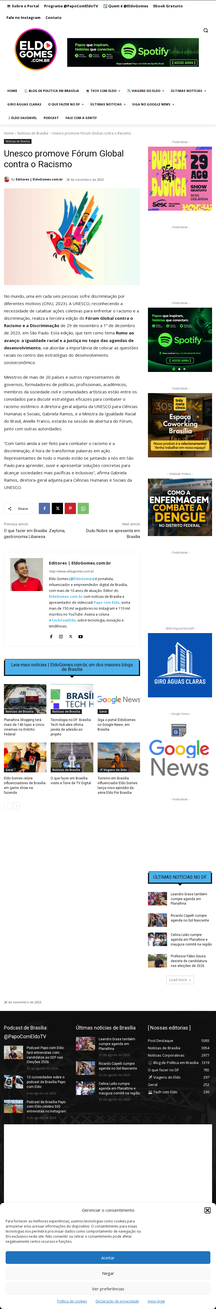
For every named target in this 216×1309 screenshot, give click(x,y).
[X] (57, 508)
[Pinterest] (70, 508)
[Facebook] (44, 508)
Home (9, 133)
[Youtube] (80, 635)
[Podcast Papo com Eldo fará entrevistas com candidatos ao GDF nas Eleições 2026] (13, 1052)
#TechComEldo (62, 620)
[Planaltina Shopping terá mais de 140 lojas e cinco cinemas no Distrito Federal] (25, 699)
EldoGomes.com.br (66, 596)
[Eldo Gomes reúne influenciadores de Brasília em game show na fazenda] (25, 757)
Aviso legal (156, 1301)
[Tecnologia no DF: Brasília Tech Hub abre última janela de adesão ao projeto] (72, 699)
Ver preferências (108, 1289)
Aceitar (108, 1257)
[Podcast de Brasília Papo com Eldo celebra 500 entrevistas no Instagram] (13, 1106)
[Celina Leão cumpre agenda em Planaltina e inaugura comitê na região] (157, 939)
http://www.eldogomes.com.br (71, 571)
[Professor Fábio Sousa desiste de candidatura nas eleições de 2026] (157, 961)
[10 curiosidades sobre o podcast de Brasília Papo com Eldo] (13, 1081)
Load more (178, 979)
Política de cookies (72, 1301)
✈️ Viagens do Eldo (113, 770)
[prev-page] (7, 806)
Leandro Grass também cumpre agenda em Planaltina (189, 899)
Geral (103, 711)
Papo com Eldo (107, 602)
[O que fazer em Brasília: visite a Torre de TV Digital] (72, 757)
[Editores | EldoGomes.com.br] (7, 179)
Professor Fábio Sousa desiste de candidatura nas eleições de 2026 (189, 961)
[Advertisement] (72, 862)
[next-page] (16, 806)
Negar (108, 1273)
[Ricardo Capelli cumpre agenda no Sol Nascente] (157, 920)
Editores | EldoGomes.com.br (39, 179)
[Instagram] (61, 635)
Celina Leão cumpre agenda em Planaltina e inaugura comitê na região (191, 939)
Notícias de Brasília (32, 133)
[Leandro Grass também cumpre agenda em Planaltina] (157, 898)
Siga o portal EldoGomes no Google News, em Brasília (117, 724)
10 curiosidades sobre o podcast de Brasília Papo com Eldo (46, 1082)
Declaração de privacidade (117, 1301)
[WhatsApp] (83, 508)
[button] (207, 1210)
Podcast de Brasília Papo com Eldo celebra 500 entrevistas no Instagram (46, 1107)
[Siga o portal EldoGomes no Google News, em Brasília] (119, 699)
